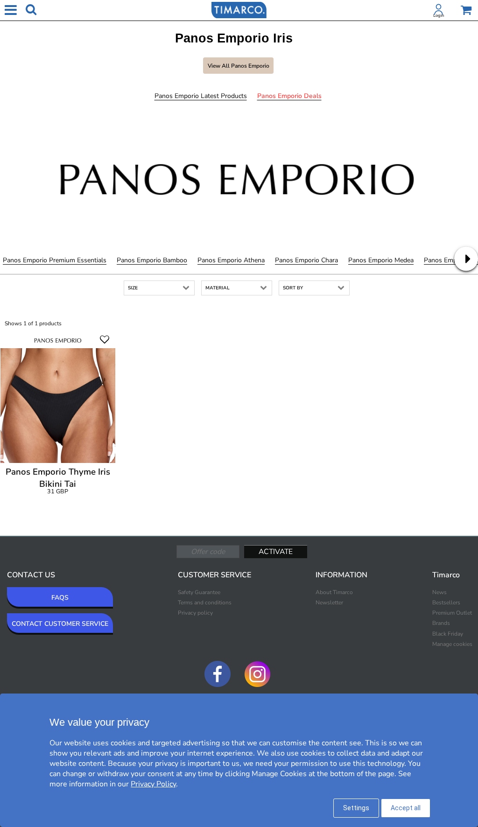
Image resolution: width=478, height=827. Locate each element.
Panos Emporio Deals (289, 95)
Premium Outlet (452, 613)
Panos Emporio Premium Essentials (54, 260)
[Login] (438, 11)
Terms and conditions (205, 602)
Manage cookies (452, 644)
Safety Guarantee (199, 592)
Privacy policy (195, 613)
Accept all (406, 808)
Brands (441, 623)
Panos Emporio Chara (306, 260)
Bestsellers (446, 602)
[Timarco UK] (239, 9)
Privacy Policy (153, 784)
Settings (356, 808)
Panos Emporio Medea (381, 260)
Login (438, 15)
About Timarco (334, 592)
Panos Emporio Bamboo (152, 260)
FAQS (60, 597)
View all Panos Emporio (238, 66)
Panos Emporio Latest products (201, 95)
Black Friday (447, 634)
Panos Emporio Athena (231, 260)
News (439, 592)
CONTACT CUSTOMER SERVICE (60, 623)
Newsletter (329, 602)
